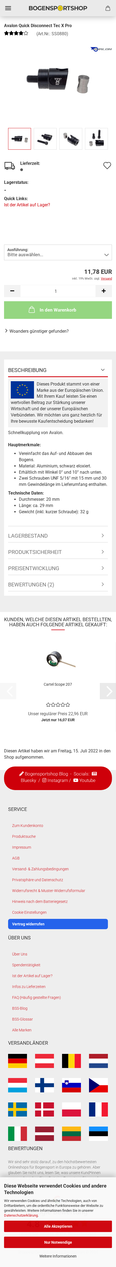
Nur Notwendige (58, 1242)
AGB (16, 858)
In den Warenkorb (58, 310)
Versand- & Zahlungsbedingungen (40, 869)
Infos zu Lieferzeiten (29, 986)
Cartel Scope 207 (58, 684)
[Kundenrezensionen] (16, 35)
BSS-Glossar (22, 1019)
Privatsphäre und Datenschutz (37, 880)
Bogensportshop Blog (46, 774)
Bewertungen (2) (31, 584)
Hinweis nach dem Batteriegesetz (40, 901)
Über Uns (19, 954)
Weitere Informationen (58, 1256)
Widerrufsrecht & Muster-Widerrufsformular (48, 890)
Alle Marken (22, 1030)
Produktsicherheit (35, 552)
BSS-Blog (20, 1008)
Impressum (21, 847)
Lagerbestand (28, 536)
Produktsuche (24, 836)
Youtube (87, 780)
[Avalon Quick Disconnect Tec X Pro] (58, 78)
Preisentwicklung (33, 568)
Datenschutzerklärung (21, 1215)
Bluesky (28, 780)
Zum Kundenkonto (27, 825)
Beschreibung (27, 370)
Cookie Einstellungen (29, 912)
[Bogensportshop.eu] (58, 8)
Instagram (57, 780)
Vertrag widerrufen (28, 924)
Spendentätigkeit (26, 965)
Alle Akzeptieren (58, 1226)
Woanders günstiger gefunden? (39, 331)
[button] (12, 291)
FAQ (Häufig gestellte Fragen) (36, 997)
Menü (8, 8)
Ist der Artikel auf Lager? (27, 204)
